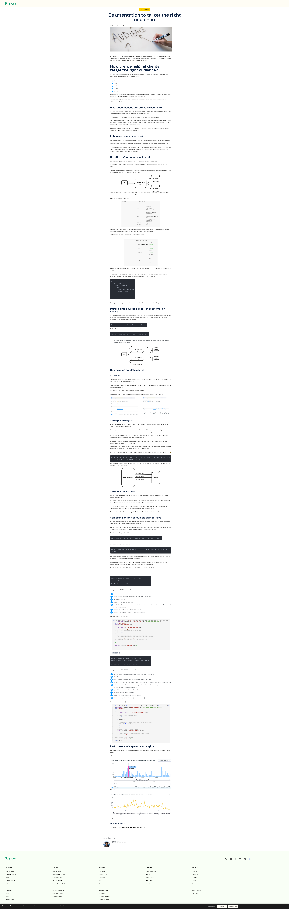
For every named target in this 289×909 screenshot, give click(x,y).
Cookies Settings (211, 906)
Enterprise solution (10, 880)
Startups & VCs (149, 880)
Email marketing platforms (59, 874)
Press (193, 883)
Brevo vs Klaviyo (57, 887)
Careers (194, 880)
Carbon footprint (196, 890)
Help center (102, 871)
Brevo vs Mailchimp (57, 877)
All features (9, 883)
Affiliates (148, 874)
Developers (102, 893)
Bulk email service (57, 871)
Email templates (103, 887)
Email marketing (10, 871)
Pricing (7, 887)
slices (144, 562)
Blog (100, 880)
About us (194, 871)
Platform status (103, 874)
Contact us (195, 874)
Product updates (10, 899)
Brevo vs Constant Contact (59, 883)
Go (133, 562)
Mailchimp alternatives (58, 890)
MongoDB (146, 94)
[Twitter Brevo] (226, 858)
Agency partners (150, 877)
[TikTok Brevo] (250, 858)
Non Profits (195, 893)
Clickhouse (117, 130)
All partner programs (151, 871)
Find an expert (149, 887)
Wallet (7, 877)
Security (8, 896)
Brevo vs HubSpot (57, 880)
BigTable (149, 506)
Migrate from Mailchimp (105, 896)
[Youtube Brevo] (240, 858)
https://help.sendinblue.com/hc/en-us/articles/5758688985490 (127, 827)
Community (102, 877)
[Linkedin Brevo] (231, 858)
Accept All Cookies (233, 906)
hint (134, 443)
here (143, 390)
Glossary (101, 883)
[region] (144, 906)
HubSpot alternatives (58, 893)
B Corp (194, 887)
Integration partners (151, 883)
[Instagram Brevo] (235, 858)
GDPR (7, 893)
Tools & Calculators (104, 899)
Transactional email (11, 874)
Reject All (222, 906)
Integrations (9, 890)
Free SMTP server (57, 896)
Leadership (195, 877)
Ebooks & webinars (104, 890)
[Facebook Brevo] (245, 858)
